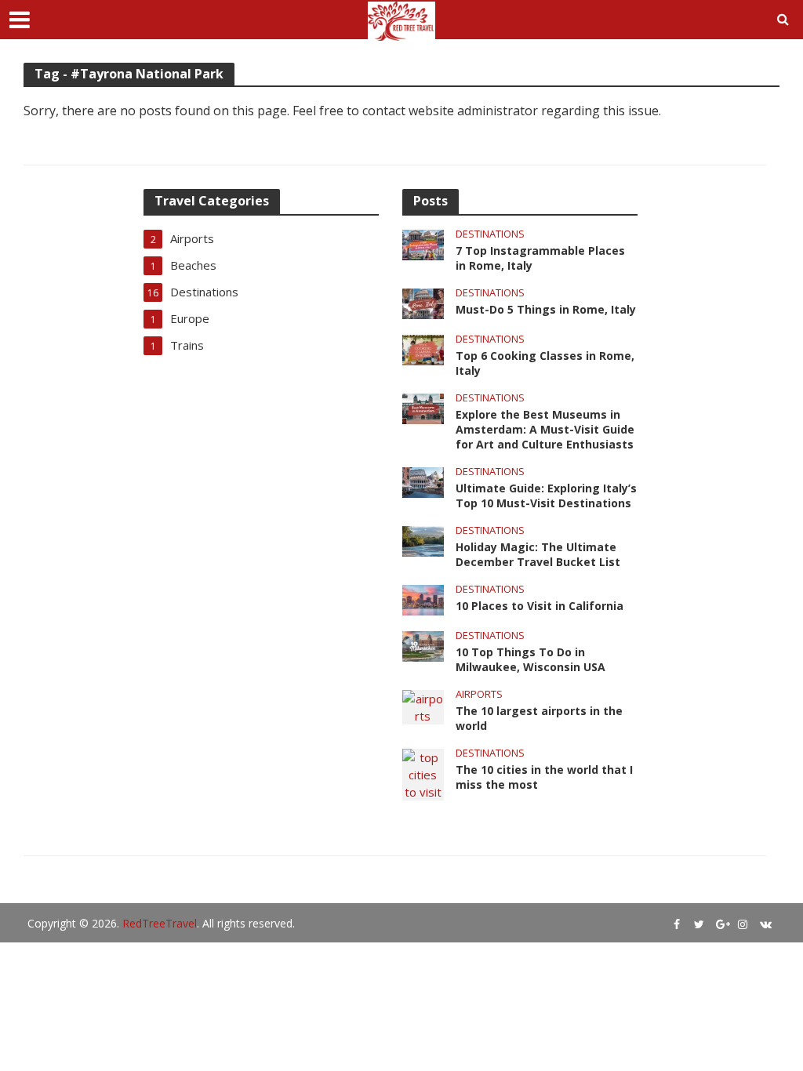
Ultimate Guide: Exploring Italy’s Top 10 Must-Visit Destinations (546, 495)
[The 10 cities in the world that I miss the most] (423, 773)
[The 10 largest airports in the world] (423, 705)
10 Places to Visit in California (539, 605)
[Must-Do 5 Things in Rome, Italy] (423, 302)
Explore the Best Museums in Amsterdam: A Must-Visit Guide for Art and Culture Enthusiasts (545, 429)
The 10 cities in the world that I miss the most (544, 777)
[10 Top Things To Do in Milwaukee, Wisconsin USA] (423, 645)
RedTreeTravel (159, 923)
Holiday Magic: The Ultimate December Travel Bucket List (538, 554)
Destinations (490, 234)
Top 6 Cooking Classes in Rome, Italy (545, 363)
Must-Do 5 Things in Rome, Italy (546, 309)
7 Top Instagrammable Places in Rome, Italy (540, 258)
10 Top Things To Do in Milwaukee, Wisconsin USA (530, 659)
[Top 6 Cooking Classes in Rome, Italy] (423, 348)
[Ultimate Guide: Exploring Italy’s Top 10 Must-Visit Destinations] (423, 480)
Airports (479, 694)
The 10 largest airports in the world (539, 718)
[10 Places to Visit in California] (423, 599)
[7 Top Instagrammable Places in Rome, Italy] (423, 243)
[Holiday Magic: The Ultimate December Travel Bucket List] (423, 539)
